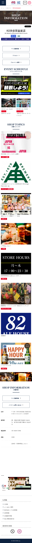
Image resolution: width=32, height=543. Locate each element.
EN (25, 2)
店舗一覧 (8, 8)
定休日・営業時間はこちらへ (20, 443)
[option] (8, 107)
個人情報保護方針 (9, 519)
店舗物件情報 (8, 516)
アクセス (15, 55)
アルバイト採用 (15, 62)
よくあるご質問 (8, 507)
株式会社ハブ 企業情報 (10, 510)
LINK (6, 504)
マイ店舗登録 (15, 48)
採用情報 (6, 513)
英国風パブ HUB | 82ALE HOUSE (16, 2)
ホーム (2, 8)
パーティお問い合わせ (15, 405)
